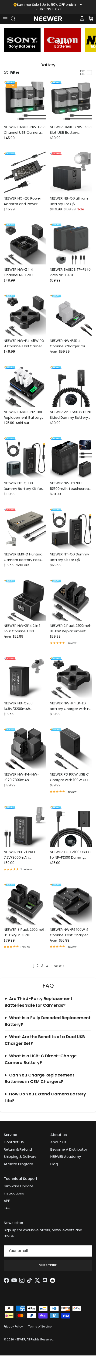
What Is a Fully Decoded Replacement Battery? (48, 1021)
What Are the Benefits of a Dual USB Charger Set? (45, 1040)
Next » (59, 965)
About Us (58, 1142)
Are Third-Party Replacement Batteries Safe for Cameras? (38, 1002)
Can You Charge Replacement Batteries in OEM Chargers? (39, 1078)
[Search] (15, 19)
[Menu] (5, 19)
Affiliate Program (18, 1163)
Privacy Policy (13, 1326)
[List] (89, 72)
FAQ (7, 1207)
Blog (54, 1163)
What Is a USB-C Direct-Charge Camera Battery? (41, 1059)
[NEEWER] (48, 18)
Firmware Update (19, 1186)
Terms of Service (39, 1326)
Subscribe (48, 1265)
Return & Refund (18, 1149)
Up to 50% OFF (53, 4)
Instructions (14, 1193)
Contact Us (14, 1142)
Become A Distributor (68, 1149)
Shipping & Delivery (20, 1156)
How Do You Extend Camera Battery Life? (45, 1097)
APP (7, 1200)
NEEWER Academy (65, 1156)
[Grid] (83, 72)
